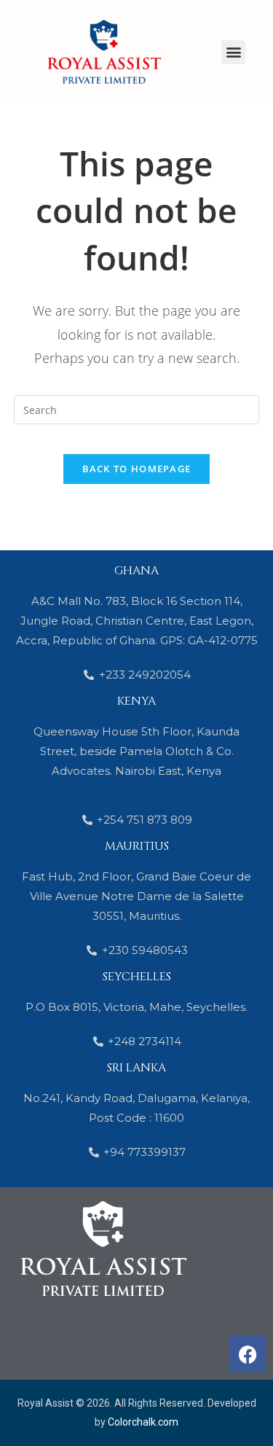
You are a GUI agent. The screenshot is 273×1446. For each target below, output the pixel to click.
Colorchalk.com (143, 1422)
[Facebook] (247, 1354)
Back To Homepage (136, 468)
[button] (233, 52)
